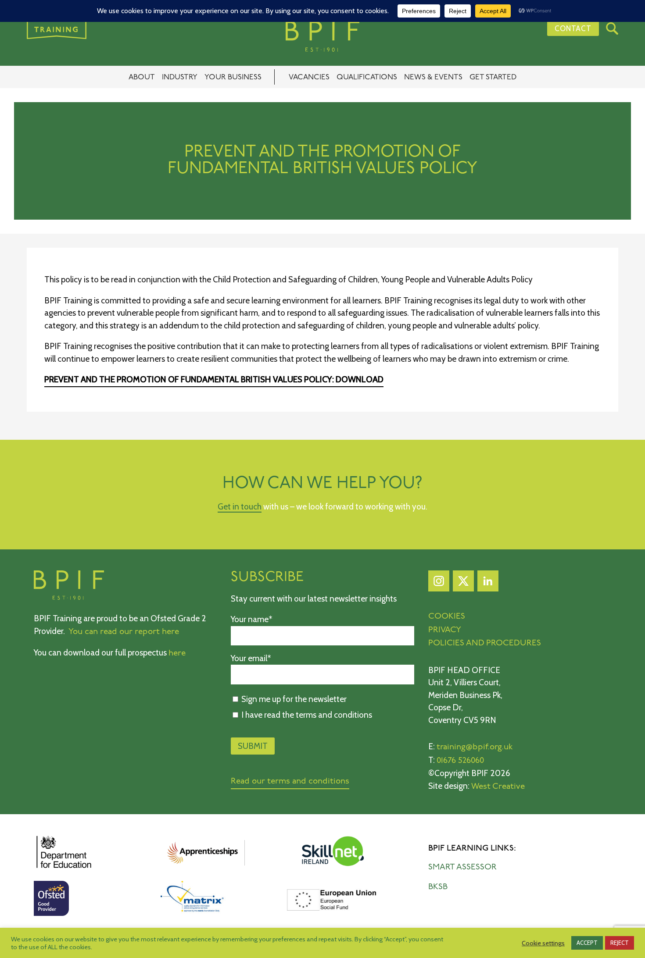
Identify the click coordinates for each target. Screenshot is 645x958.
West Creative (498, 787)
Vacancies (309, 77)
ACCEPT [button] (587, 942)
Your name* (251, 619)
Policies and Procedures (484, 643)
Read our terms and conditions (290, 781)
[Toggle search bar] (612, 28)
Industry (179, 77)
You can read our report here (123, 632)
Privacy (444, 630)
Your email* (251, 658)
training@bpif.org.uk (475, 747)
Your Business (233, 77)
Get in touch (240, 507)
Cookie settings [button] (543, 943)
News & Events (433, 77)
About (142, 77)
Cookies (446, 617)
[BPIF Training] (322, 36)
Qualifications (367, 77)
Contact (573, 28)
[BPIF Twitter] (463, 583)
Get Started (492, 77)
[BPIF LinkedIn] (487, 583)
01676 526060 (460, 761)
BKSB (438, 887)
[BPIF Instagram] (438, 583)
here (177, 653)
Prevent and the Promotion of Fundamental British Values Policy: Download (213, 379)
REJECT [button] (619, 942)
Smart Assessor (462, 867)
